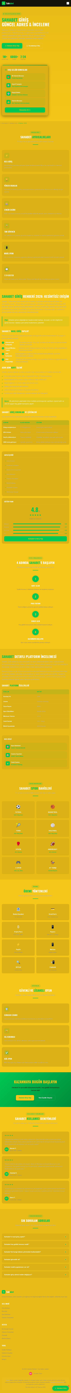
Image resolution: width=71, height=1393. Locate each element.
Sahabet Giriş (62, 1388)
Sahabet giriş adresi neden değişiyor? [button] (35, 1274)
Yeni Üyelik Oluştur (45, 1098)
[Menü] (68, 3)
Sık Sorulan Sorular (12, 492)
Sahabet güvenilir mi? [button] (35, 1259)
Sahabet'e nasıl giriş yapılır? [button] (35, 1237)
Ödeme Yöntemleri (12, 478)
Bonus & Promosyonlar (14, 470)
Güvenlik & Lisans (12, 487)
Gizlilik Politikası (7, 1350)
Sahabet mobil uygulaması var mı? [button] (35, 1267)
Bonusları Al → (25, 110)
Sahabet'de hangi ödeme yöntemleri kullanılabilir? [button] (35, 1252)
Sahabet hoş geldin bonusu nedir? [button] (35, 1244)
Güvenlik (4, 1335)
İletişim (4, 1359)
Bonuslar (4, 1311)
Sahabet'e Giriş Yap (35, 539)
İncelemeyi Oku (34, 46)
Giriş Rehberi (11, 461)
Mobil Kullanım (11, 483)
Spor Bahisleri (11, 474)
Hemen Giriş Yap (13, 46)
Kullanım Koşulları (7, 1353)
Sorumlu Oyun (6, 1356)
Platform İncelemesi (13, 465)
